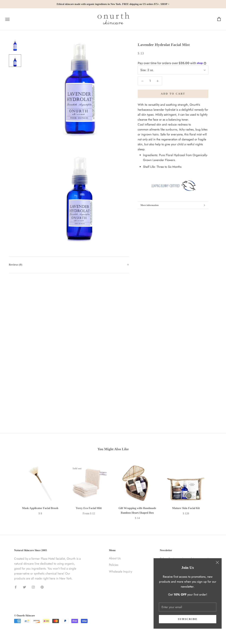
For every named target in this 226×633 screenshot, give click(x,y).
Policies (113, 565)
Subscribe (188, 619)
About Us (115, 558)
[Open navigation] (7, 19)
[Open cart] (219, 19)
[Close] (217, 562)
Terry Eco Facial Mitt (89, 508)
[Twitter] (24, 586)
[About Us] (173, 185)
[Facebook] (15, 586)
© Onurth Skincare (24, 615)
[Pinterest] (42, 586)
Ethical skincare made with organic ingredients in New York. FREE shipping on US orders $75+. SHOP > (113, 4)
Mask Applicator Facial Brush (40, 508)
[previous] (11, 488)
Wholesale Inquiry (120, 571)
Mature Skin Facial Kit (186, 508)
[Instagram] (33, 586)
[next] (215, 488)
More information (150, 205)
